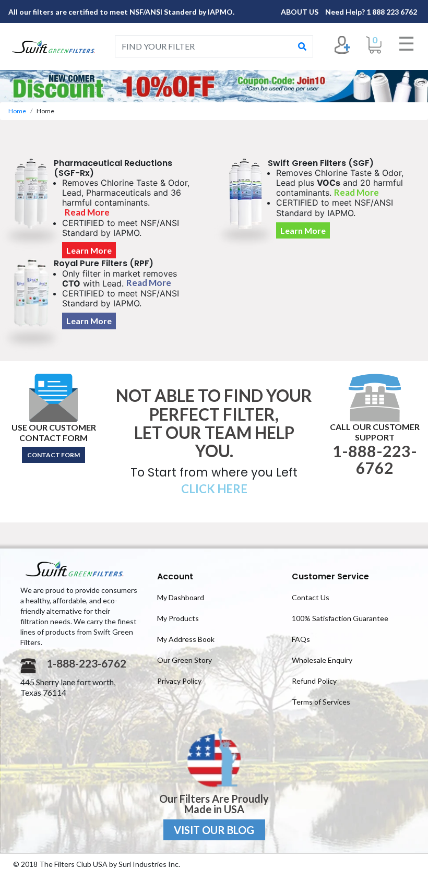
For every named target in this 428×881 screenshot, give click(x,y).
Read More (87, 212)
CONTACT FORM (53, 455)
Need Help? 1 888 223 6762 (371, 11)
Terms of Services (321, 701)
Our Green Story (184, 660)
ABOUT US (300, 11)
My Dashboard (180, 597)
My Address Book (186, 639)
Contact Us (310, 597)
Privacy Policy (179, 680)
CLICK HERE (214, 489)
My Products (178, 618)
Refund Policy (314, 680)
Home (17, 111)
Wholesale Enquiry (322, 660)
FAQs (301, 639)
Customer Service (330, 576)
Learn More (89, 250)
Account (175, 576)
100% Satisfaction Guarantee (340, 618)
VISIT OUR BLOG (214, 830)
